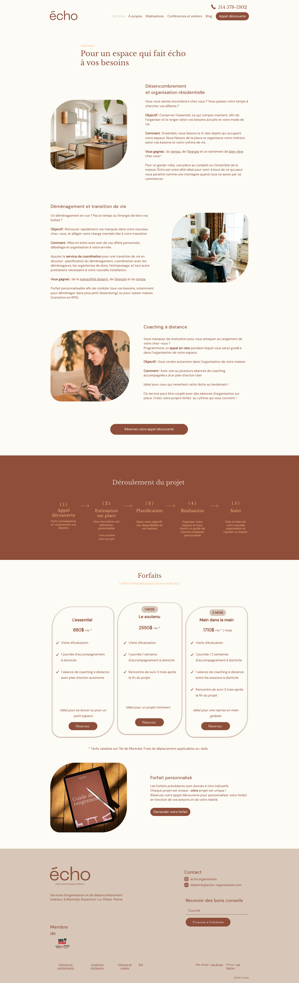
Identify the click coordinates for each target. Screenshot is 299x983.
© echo (244, 977)
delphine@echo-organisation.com (215, 885)
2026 (237, 977)
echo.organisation (203, 879)
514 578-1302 (232, 7)
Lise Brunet (217, 964)
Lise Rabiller (233, 966)
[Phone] (213, 7)
